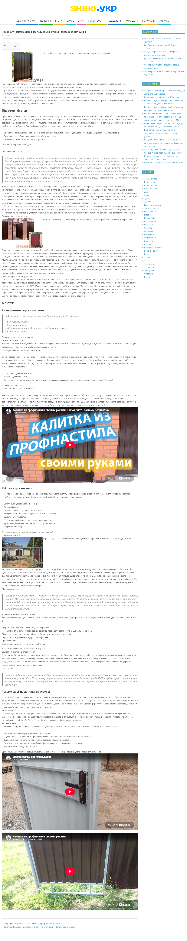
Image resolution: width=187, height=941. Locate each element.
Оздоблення (150, 237)
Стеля (147, 257)
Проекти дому (150, 251)
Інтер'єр (148, 214)
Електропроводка (152, 205)
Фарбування (150, 270)
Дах (146, 192)
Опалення (148, 241)
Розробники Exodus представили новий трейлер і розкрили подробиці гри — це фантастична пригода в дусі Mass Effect (162, 116)
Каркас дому (150, 221)
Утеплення (149, 267)
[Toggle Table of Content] (14, 46)
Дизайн (147, 201)
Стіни (146, 260)
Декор (147, 198)
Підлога (147, 244)
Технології (149, 264)
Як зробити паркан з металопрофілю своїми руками (38, 923)
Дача (146, 195)
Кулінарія (148, 224)
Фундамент (149, 273)
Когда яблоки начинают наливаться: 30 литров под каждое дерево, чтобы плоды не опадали (163, 143)
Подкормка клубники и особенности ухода (164, 162)
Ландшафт (149, 231)
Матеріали (149, 234)
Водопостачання (152, 188)
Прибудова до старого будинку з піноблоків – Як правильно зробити (44, 927)
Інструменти (150, 211)
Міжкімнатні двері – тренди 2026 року (161, 97)
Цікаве (6, 35)
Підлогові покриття (153, 247)
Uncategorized (150, 178)
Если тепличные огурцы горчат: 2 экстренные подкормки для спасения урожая (161, 133)
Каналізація (149, 218)
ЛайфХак (148, 228)
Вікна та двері (150, 185)
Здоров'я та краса (152, 208)
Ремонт (147, 254)
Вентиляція (149, 182)
